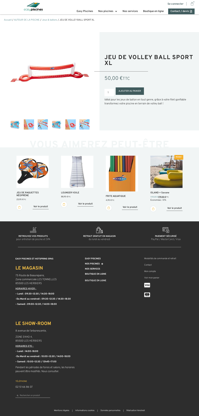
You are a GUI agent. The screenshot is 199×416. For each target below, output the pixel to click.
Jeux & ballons (49, 20)
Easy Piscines (85, 11)
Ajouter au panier (130, 91)
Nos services (130, 11)
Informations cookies (85, 410)
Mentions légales (61, 410)
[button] (13, 125)
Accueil (8, 20)
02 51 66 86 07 (24, 387)
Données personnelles (110, 410)
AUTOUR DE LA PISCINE (27, 20)
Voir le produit (40, 206)
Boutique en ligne (153, 11)
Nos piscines (105, 11)
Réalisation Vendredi (135, 410)
